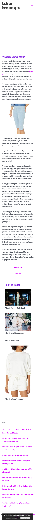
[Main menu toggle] (32, 5)
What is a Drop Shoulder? (14, 399)
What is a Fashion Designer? (15, 333)
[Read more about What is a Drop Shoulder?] (18, 371)
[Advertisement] (18, 30)
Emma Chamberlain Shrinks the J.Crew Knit (15, 455)
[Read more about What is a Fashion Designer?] (18, 322)
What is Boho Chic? (12, 340)
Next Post (18, 273)
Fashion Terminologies (11, 5)
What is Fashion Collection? (15, 308)
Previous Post (18, 267)
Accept (25, 518)
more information (13, 518)
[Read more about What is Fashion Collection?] (18, 297)
